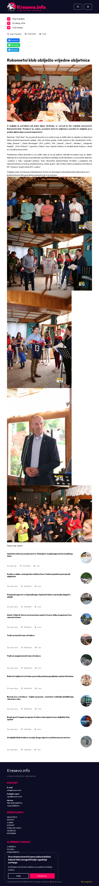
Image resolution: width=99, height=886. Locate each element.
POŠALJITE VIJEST (14, 828)
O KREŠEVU (11, 847)
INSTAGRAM (11, 833)
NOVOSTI (10, 820)
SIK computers (86, 882)
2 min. (44, 34)
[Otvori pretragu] (78, 7)
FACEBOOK (11, 831)
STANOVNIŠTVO (13, 852)
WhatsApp (15, 45)
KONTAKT (10, 825)
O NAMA (10, 822)
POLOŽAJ (10, 849)
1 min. (38, 566)
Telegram (14, 50)
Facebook (14, 40)
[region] (31, 867)
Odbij (18, 876)
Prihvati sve (42, 876)
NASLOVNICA (12, 817)
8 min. (39, 729)
